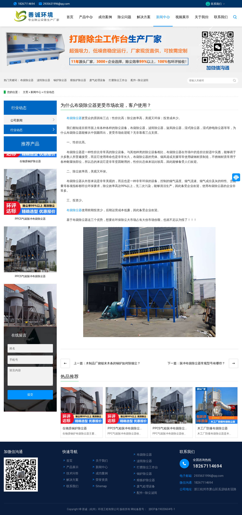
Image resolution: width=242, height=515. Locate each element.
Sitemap (101, 486)
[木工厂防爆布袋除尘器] (216, 405)
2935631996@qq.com (56, 3)
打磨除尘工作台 (118, 80)
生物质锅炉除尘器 (30, 155)
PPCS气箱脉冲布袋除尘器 (30, 213)
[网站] (32, 17)
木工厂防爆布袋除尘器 (212, 428)
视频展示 (182, 17)
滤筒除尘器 (43, 80)
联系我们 (221, 17)
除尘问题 (124, 17)
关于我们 (201, 17)
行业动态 (49, 92)
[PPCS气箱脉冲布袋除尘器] (127, 405)
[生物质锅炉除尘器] (82, 405)
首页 (70, 17)
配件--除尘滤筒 (139, 80)
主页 (25, 92)
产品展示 (72, 467)
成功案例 (105, 17)
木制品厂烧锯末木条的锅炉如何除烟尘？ (113, 363)
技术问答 (72, 473)
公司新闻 (16, 120)
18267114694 (26, 3)
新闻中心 (163, 17)
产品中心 (86, 17)
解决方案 (143, 17)
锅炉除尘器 (60, 80)
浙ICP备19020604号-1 (162, 509)
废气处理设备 (97, 80)
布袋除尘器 (26, 80)
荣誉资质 (102, 480)
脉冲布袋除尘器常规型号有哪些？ (202, 363)
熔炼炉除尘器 (78, 80)
